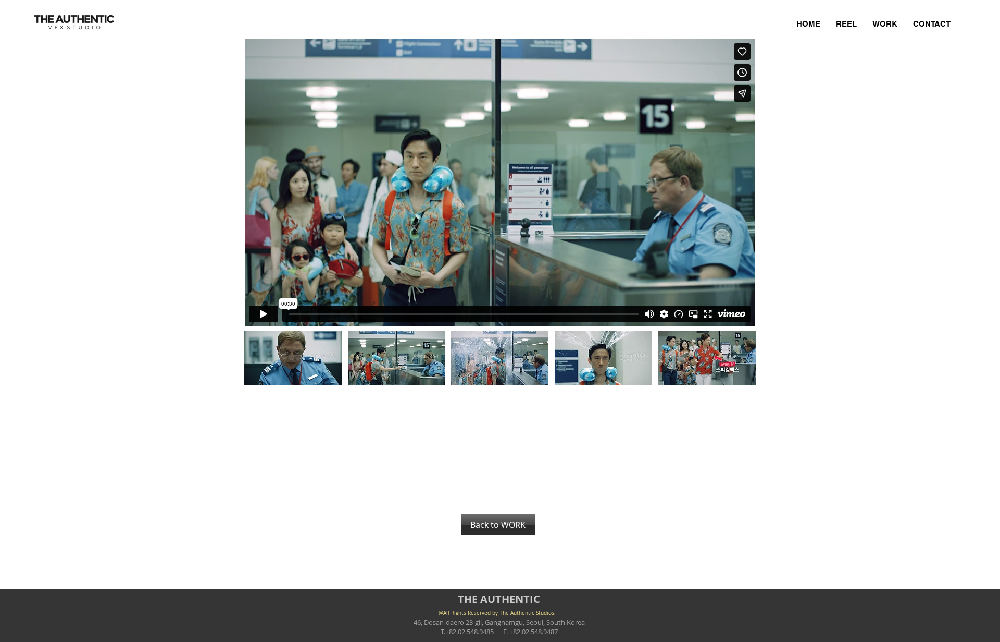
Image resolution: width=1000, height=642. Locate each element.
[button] (293, 358)
